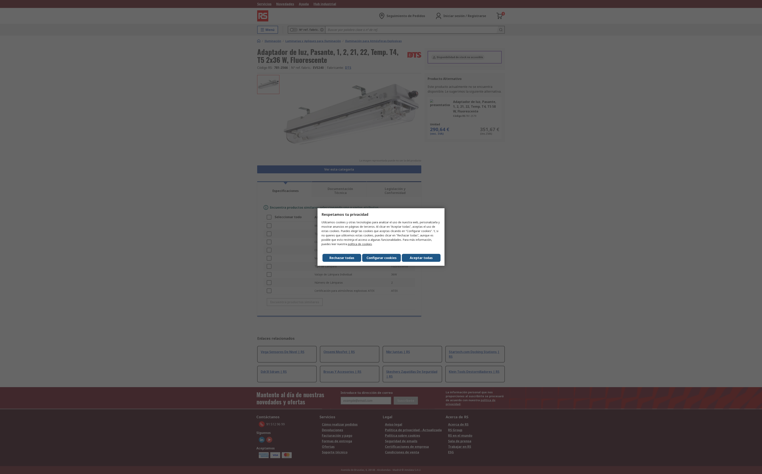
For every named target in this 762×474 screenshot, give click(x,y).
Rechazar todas (341, 258)
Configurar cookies (381, 258)
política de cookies (360, 244)
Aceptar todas (421, 258)
